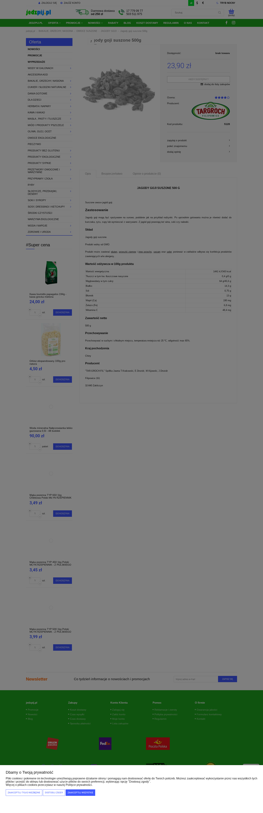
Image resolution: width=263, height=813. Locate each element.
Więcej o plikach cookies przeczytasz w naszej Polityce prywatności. (49, 784)
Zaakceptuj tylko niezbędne (24, 792)
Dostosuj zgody (54, 792)
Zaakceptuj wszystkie (80, 792)
